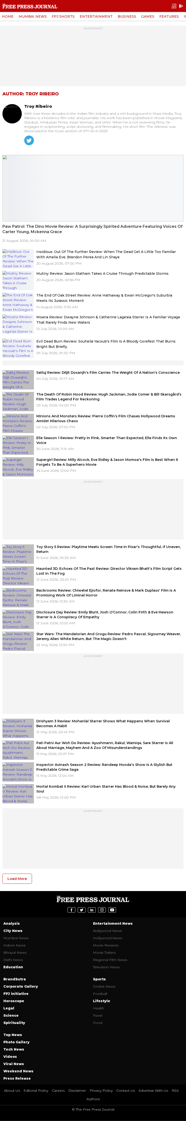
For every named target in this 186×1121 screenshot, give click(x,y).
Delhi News (13, 960)
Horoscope (13, 1001)
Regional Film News (110, 960)
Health (98, 1008)
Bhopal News (14, 952)
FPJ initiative (16, 993)
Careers (58, 1090)
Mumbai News (33, 16)
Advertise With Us (153, 1090)
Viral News (13, 1064)
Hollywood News (107, 938)
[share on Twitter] (81, 910)
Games (147, 16)
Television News (106, 967)
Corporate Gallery (20, 986)
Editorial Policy (35, 1090)
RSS (175, 1090)
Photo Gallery (16, 1042)
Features (169, 16)
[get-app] (181, 6)
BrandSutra (14, 979)
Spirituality (14, 1023)
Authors (93, 1099)
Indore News (14, 945)
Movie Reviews (105, 945)
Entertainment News (113, 923)
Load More (17, 879)
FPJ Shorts (63, 16)
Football (100, 993)
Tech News (13, 1049)
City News (13, 931)
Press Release (17, 1078)
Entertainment (96, 16)
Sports (99, 979)
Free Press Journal (93, 899)
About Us (12, 1090)
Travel (97, 1015)
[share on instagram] (102, 910)
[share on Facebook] (71, 910)
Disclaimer (77, 1090)
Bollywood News (107, 931)
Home (8, 16)
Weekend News (18, 1071)
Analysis (11, 923)
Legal (8, 1008)
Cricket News (104, 986)
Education (13, 967)
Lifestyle (101, 1001)
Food (97, 1023)
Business (127, 16)
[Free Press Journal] (29, 6)
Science (11, 1015)
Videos (10, 1056)
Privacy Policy (101, 1090)
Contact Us (125, 1090)
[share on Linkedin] (92, 910)
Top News (12, 1035)
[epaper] (173, 6)
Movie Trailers (104, 952)
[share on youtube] (112, 910)
